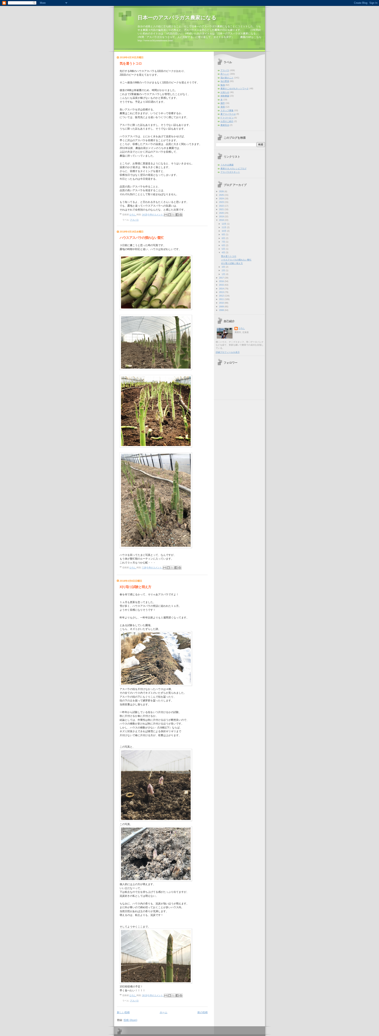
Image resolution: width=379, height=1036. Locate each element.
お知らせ (224, 92)
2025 (221, 195)
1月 (224, 274)
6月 (224, 245)
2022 (221, 206)
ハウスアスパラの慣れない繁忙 (142, 238)
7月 (224, 242)
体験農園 (224, 96)
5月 (224, 249)
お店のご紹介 (227, 121)
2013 (221, 292)
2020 (221, 213)
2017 (221, 278)
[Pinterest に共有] (181, 215)
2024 (221, 198)
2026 (221, 191)
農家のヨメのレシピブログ (233, 168)
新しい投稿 (123, 1012)
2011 (221, 299)
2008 (221, 310)
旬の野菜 (224, 81)
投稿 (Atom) (130, 1020)
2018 (221, 220)
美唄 (222, 107)
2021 (221, 209)
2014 (221, 288)
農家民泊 (224, 125)
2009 (221, 306)
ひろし (241, 328)
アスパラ (134, 220)
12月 (224, 224)
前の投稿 (202, 1012)
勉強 (222, 85)
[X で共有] (173, 215)
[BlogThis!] (170, 215)
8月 (224, 238)
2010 (221, 303)
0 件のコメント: (156, 215)
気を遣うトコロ (131, 63)
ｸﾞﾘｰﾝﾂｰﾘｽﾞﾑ (227, 118)
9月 (224, 234)
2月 (224, 270)
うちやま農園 (227, 165)
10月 (224, 231)
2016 (221, 281)
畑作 (222, 103)
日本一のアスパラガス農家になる (177, 18)
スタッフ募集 (227, 110)
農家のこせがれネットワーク (234, 88)
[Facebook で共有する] (177, 215)
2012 (221, 296)
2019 (221, 216)
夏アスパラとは (228, 114)
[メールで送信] (166, 215)
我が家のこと (227, 77)
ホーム (163, 1012)
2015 (221, 285)
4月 (224, 252)
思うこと (224, 74)
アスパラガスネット (230, 172)
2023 (221, 202)
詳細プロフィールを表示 (228, 352)
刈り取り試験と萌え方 (135, 587)
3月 (224, 267)
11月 (224, 227)
